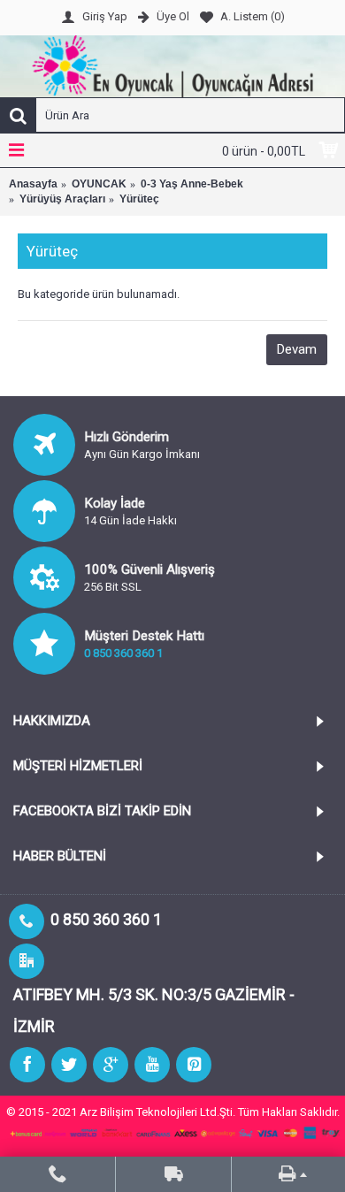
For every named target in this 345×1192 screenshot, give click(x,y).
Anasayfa (33, 184)
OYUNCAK (99, 184)
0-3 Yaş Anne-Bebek (192, 184)
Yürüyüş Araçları (62, 199)
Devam (297, 349)
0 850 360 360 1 (123, 653)
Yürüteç (139, 199)
